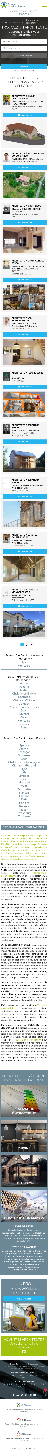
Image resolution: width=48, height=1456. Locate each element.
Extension (37, 1253)
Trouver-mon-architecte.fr (26, 1039)
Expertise (10, 1256)
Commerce (28, 1233)
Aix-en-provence (24, 1367)
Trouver (24, 66)
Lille (11, 1369)
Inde (36, 1375)
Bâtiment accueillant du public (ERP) (31, 1239)
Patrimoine (18, 1238)
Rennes (35, 1369)
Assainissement (16, 1267)
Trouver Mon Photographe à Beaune (18, 1438)
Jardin (27, 1261)
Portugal (41, 1375)
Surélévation (24, 1253)
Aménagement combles (24, 1269)
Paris (4, 1367)
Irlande (31, 1375)
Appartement (33, 1230)
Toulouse (34, 1367)
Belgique (7, 1375)
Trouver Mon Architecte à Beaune (18, 1410)
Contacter (26, 115)
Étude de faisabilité (29, 1264)
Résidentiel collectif (12, 1233)
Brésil (24, 1377)
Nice (15, 1369)
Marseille (15, 1367)
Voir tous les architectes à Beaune (24, 827)
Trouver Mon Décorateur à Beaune (18, 1424)
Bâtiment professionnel (30, 1235)
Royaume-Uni (22, 1375)
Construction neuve (11, 1251)
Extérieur (7, 1238)
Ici (24, 1351)
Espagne (14, 1375)
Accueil (4, 20)
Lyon (9, 1367)
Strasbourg (28, 1369)
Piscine (18, 1261)
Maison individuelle (16, 1230)
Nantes (21, 1369)
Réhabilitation (32, 1267)
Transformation (12, 1259)
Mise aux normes (34, 1256)
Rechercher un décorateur (32, 21)
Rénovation (28, 1251)
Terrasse (20, 1256)
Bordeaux (42, 1367)
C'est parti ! (24, 1298)
